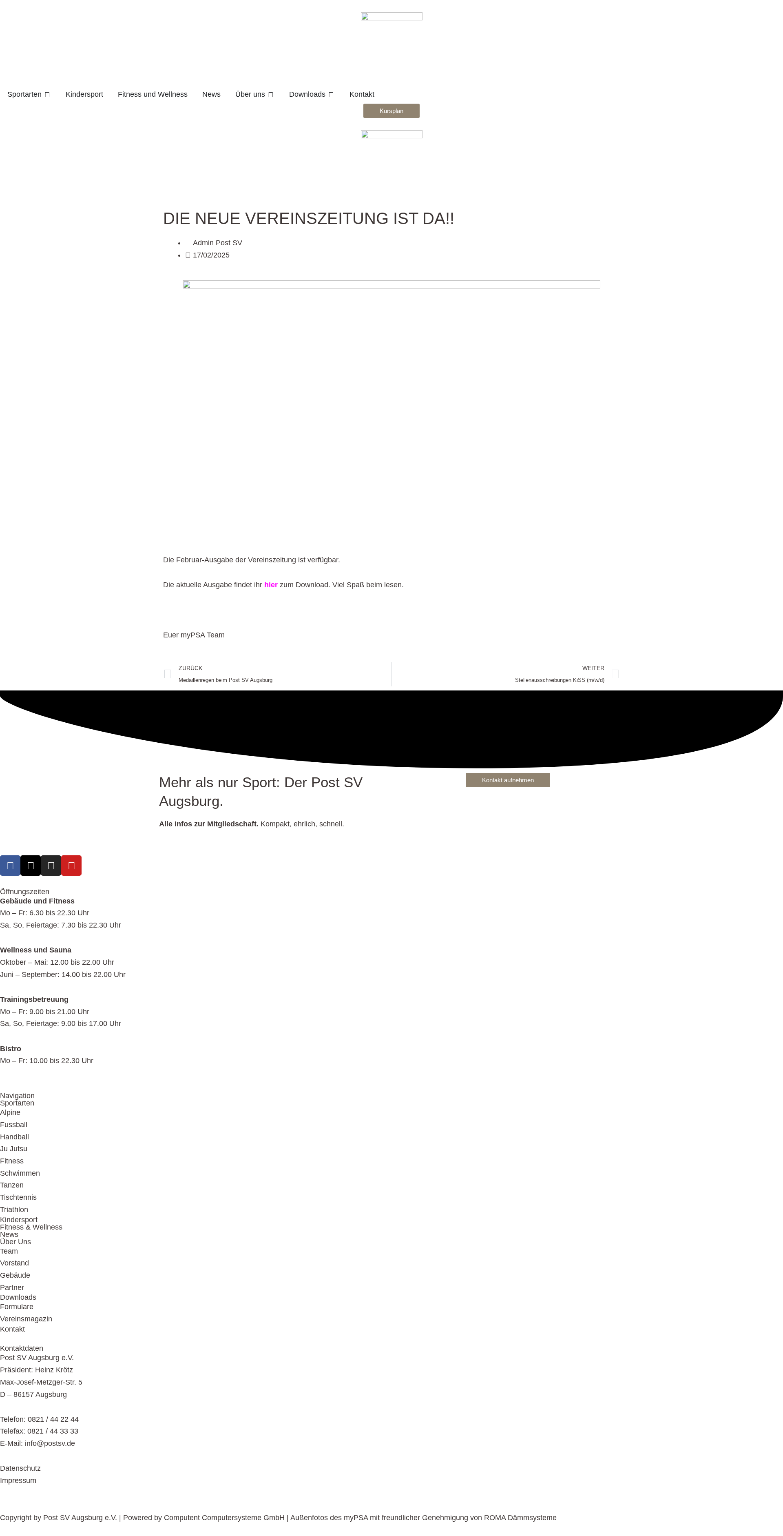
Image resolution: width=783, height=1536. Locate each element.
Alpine (10, 1112)
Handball (14, 1137)
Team (9, 1251)
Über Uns (15, 1242)
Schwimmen (20, 1173)
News (9, 1234)
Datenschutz (20, 1468)
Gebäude (15, 1275)
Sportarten (17, 1103)
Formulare (16, 1307)
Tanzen (12, 1185)
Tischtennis (18, 1197)
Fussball (13, 1125)
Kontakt (12, 1329)
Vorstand (14, 1263)
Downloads (18, 1297)
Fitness (12, 1161)
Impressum (18, 1480)
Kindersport (19, 1220)
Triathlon (14, 1209)
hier (271, 585)
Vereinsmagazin (26, 1319)
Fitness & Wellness (31, 1227)
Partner (12, 1287)
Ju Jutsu (13, 1149)
